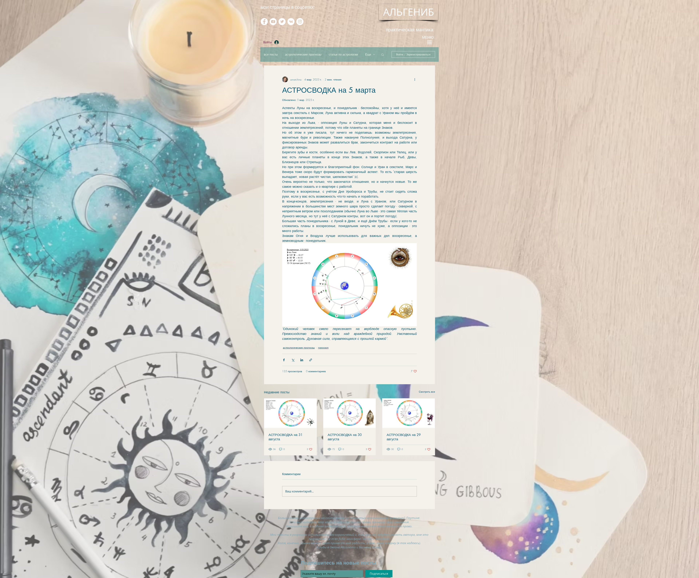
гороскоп (323, 347)
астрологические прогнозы (303, 54)
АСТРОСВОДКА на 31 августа (285, 436)
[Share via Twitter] (293, 360)
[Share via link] (310, 360)
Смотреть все (427, 391)
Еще (368, 54)
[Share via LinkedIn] (301, 360)
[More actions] (414, 79)
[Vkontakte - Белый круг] (291, 21)
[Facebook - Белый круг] (264, 21)
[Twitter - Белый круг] (282, 21)
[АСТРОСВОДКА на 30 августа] (349, 413)
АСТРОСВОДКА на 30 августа (345, 436)
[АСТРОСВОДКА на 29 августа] (408, 413)
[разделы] (429, 42)
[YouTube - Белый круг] (273, 21)
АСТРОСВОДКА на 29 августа (404, 436)
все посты (271, 54)
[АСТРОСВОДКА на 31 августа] (290, 413)
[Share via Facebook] (284, 360)
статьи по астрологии (343, 54)
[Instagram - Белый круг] (299, 21)
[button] (382, 54)
